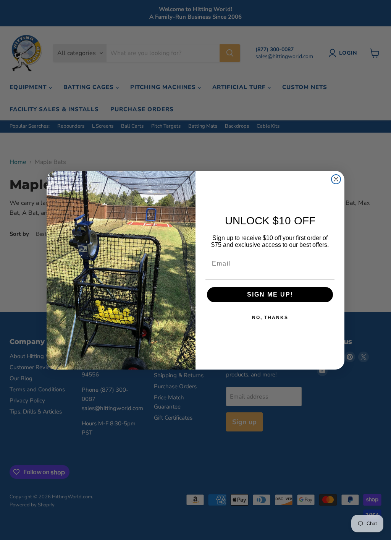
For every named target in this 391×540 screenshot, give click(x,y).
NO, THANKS (270, 317)
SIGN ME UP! (270, 294)
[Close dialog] (336, 179)
